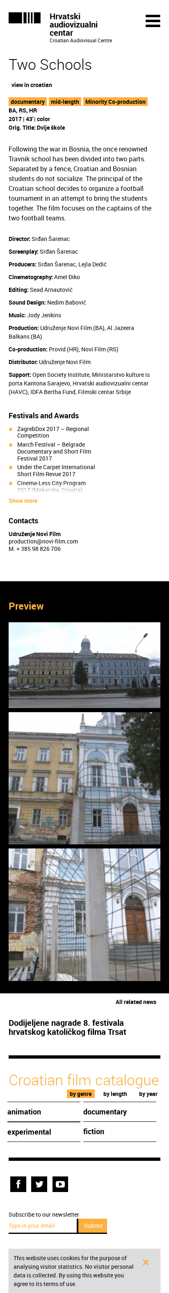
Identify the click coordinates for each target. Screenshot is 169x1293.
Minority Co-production (115, 101)
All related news (136, 1002)
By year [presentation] (148, 1094)
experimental (29, 1132)
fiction (93, 1131)
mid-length (65, 101)
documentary (28, 101)
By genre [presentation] (80, 1094)
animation (24, 1111)
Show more (23, 500)
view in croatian (31, 85)
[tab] (81, 1093)
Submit (93, 1225)
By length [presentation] (115, 1094)
